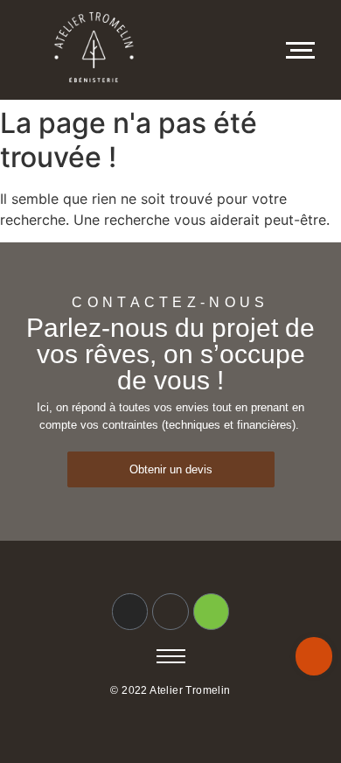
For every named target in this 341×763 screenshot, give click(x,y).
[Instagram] (130, 611)
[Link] (170, 611)
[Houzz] (211, 611)
